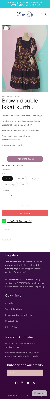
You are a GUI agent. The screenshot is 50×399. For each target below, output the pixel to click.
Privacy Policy (11, 327)
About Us (9, 303)
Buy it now (25, 213)
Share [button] (7, 229)
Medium (22, 179)
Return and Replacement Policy (19, 315)
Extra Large (11, 185)
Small (9, 179)
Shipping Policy (12, 321)
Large (35, 179)
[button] (3, 14)
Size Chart (6, 239)
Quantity (5, 190)
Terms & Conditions (13, 309)
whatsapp (12, 139)
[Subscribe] (40, 373)
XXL (25, 185)
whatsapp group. (13, 347)
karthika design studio (21, 396)
